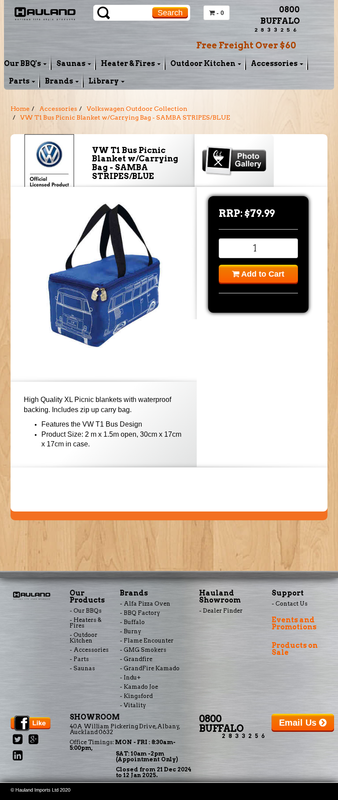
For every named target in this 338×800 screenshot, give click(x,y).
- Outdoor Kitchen (83, 638)
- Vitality (133, 705)
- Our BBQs (86, 610)
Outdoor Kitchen (203, 63)
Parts (20, 81)
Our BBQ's (23, 63)
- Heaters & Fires (86, 623)
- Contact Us (290, 603)
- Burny (130, 631)
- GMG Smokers (143, 650)
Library (104, 81)
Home (20, 108)
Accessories (275, 63)
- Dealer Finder (220, 610)
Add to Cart (261, 274)
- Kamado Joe (139, 686)
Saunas (71, 63)
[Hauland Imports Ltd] (45, 12)
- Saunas (82, 668)
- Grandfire (136, 659)
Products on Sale (295, 649)
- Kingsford (136, 696)
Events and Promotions (294, 623)
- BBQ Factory (140, 613)
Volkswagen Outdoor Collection (137, 108)
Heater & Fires (128, 63)
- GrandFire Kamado (150, 668)
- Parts (79, 659)
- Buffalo (132, 622)
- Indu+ (130, 677)
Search (170, 12)
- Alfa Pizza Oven (145, 603)
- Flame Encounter (146, 640)
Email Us (299, 722)
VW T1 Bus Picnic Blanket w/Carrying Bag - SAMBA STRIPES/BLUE (125, 117)
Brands (59, 81)
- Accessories (89, 650)
